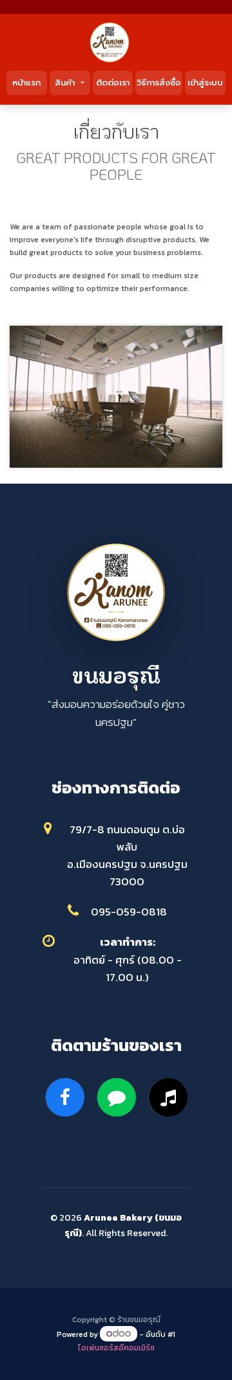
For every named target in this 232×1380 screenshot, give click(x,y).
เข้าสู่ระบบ (205, 82)
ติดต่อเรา (113, 82)
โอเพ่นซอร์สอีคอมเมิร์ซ (116, 1348)
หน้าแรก (26, 82)
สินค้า (66, 82)
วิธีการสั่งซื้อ (159, 82)
